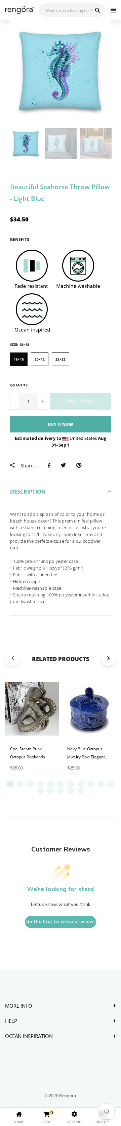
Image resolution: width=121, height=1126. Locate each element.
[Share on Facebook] (51, 465)
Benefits (19, 239)
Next (117, 143)
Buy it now (60, 424)
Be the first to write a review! (60, 921)
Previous (3, 143)
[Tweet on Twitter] (65, 465)
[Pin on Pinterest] (80, 465)
